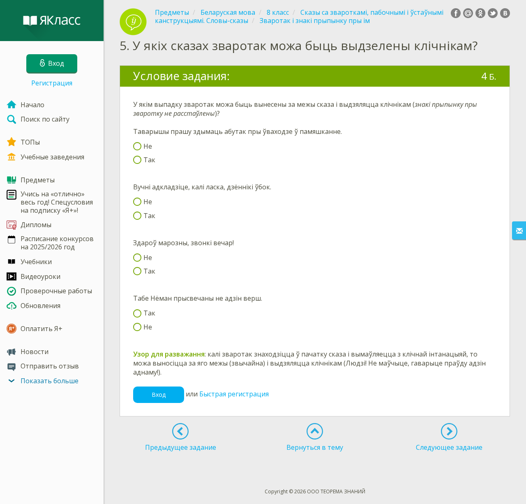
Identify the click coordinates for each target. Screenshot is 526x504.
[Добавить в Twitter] (493, 13)
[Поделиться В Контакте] (505, 13)
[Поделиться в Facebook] (456, 13)
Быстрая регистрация (234, 393)
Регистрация (51, 83)
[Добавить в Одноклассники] (480, 13)
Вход (159, 394)
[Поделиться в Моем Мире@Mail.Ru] (468, 13)
